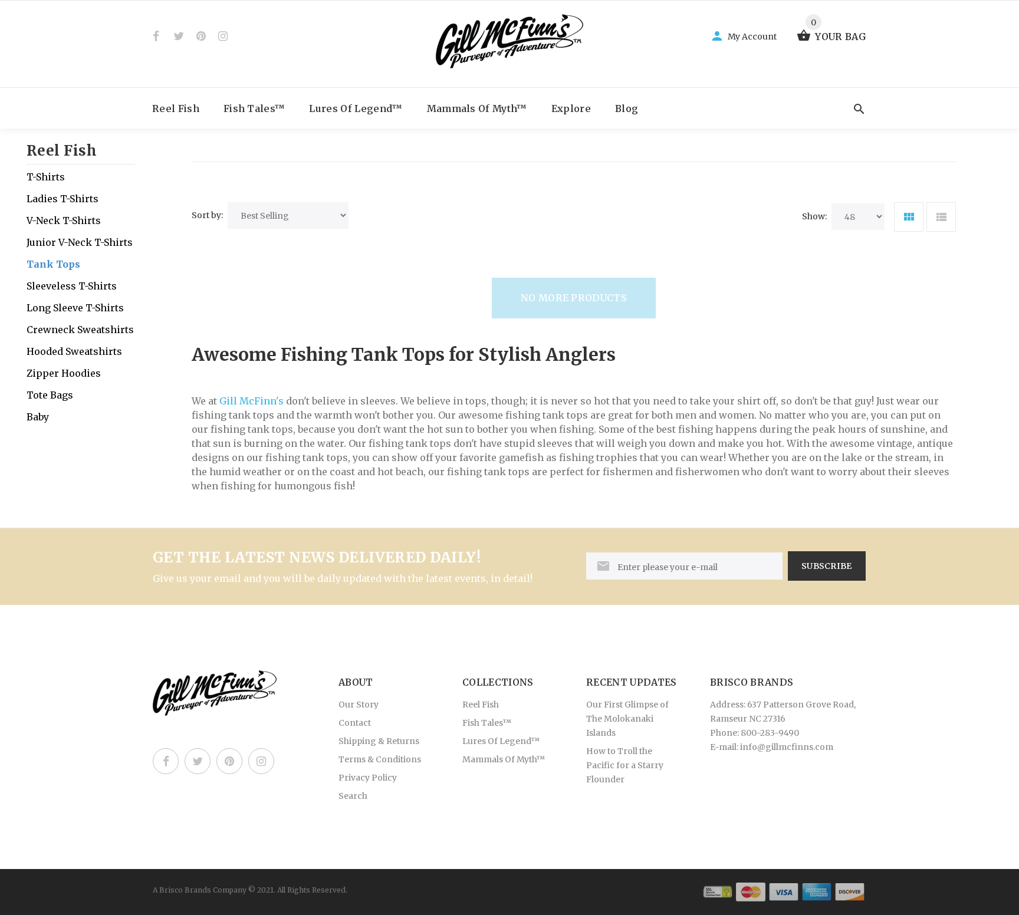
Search (352, 796)
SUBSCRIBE (826, 566)
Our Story (358, 704)
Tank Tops (53, 264)
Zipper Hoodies (64, 373)
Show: (814, 216)
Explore (571, 108)
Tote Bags (50, 395)
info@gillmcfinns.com (786, 747)
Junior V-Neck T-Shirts (80, 242)
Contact (354, 722)
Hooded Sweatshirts (74, 351)
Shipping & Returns (378, 741)
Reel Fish (175, 108)
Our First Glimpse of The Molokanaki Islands (627, 718)
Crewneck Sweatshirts (80, 329)
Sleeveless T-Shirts (72, 286)
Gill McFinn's (251, 401)
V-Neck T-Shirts (64, 220)
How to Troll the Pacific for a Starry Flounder (624, 765)
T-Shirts (46, 177)
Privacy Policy (367, 777)
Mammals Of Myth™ (477, 108)
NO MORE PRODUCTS (574, 298)
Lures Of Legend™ (355, 108)
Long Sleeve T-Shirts (75, 308)
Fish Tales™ (254, 108)
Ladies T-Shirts (62, 199)
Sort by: (207, 215)
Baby (38, 417)
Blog (626, 108)
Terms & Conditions (379, 759)
